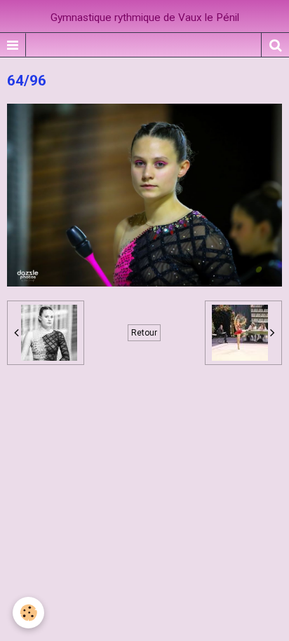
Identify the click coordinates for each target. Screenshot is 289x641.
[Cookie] (28, 612)
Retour (144, 333)
